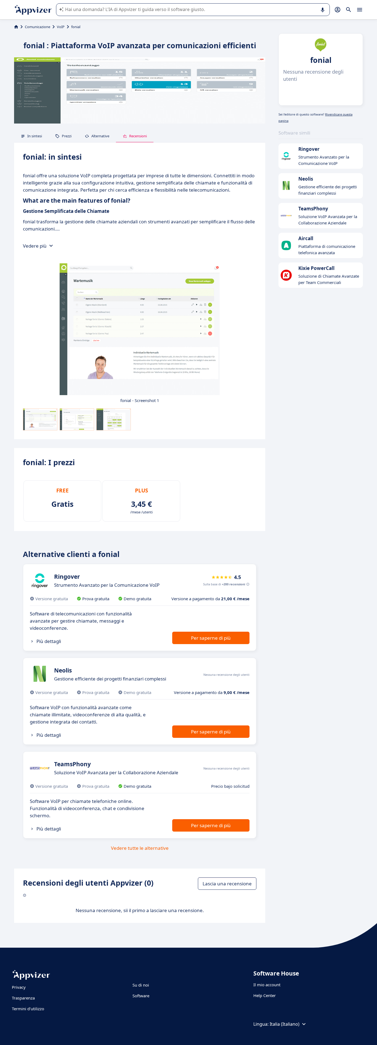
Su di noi (140, 985)
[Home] (16, 27)
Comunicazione (37, 26)
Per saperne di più (211, 638)
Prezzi (66, 135)
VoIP (61, 26)
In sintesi (34, 135)
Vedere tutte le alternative (140, 848)
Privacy (19, 987)
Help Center (264, 995)
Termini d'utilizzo (28, 1008)
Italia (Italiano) (284, 1024)
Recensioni (138, 135)
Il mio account (266, 984)
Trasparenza (23, 998)
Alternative (100, 135)
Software (140, 995)
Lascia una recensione (227, 883)
